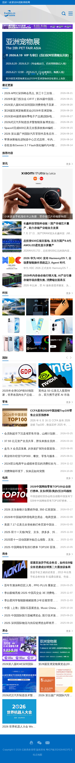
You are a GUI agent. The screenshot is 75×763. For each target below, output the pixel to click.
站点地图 (37, 754)
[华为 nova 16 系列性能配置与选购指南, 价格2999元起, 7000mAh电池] (37, 325)
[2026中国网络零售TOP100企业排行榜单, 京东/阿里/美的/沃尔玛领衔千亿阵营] (14, 493)
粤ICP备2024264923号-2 (59, 749)
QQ (31, 743)
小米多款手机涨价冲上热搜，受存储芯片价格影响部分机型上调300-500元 (38, 216)
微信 (39, 743)
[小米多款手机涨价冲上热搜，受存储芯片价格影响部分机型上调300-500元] (37, 194)
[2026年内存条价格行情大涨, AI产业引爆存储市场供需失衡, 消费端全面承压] (12, 280)
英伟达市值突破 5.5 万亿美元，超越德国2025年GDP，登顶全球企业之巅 (55, 394)
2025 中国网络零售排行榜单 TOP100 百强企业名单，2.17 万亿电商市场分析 (31, 547)
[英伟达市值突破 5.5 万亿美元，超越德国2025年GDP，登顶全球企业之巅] (55, 375)
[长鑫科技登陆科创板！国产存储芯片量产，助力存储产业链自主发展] (12, 228)
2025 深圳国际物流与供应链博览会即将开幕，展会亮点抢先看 (31, 622)
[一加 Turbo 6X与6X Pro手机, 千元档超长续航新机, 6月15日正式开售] (61, 306)
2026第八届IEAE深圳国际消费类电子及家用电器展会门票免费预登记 (30, 104)
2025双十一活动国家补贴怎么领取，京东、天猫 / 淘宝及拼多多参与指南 (31, 539)
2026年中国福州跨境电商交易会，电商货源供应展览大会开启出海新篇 (31, 517)
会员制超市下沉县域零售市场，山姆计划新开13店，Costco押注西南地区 (31, 433)
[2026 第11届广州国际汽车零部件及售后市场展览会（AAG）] (55, 680)
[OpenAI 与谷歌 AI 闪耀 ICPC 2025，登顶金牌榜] (37, 343)
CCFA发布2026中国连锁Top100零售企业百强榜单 (51, 413)
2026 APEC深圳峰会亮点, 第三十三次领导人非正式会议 (30, 93)
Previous (4, 56)
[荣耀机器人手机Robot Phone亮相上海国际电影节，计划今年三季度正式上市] (37, 306)
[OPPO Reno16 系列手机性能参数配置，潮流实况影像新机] (61, 325)
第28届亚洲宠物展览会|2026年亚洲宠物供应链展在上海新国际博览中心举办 (30, 110)
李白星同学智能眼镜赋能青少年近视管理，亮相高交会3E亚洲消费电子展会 (31, 600)
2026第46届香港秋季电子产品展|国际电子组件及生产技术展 (30, 116)
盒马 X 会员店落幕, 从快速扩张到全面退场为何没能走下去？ (31, 448)
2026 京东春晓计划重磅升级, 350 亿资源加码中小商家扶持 (31, 509)
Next (71, 56)
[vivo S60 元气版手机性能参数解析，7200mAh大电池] (13, 325)
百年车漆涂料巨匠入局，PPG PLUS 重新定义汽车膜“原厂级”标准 (31, 585)
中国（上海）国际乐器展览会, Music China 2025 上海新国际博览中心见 (31, 607)
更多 (68, 164)
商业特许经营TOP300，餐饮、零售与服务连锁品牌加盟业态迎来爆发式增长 (31, 456)
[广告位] (37, 26)
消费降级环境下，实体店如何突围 (24, 471)
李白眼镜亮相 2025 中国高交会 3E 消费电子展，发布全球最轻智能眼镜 (31, 592)
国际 (5, 357)
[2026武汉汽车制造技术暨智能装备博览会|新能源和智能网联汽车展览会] (19, 680)
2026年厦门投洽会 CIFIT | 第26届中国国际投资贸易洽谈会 (30, 99)
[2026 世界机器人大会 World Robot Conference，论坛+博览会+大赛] (19, 711)
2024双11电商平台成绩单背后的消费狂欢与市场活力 (31, 463)
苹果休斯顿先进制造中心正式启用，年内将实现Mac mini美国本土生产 (30, 139)
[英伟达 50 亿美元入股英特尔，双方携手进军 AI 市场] (19, 375)
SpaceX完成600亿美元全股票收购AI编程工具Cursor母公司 (30, 127)
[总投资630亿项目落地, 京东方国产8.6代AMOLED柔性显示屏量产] (12, 246)
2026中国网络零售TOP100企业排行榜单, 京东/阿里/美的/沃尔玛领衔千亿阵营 (51, 489)
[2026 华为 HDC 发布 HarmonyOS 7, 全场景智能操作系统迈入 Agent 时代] (12, 263)
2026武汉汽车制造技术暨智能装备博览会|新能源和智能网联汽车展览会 (30, 122)
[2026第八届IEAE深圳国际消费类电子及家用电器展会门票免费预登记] (19, 648)
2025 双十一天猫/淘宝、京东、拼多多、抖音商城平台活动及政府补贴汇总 (31, 532)
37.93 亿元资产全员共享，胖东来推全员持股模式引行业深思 (31, 441)
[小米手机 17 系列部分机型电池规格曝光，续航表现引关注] (61, 343)
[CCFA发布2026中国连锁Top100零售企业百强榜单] (14, 417)
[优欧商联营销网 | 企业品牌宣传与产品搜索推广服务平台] (15, 13)
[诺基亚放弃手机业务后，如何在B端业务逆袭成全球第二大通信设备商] (14, 569)
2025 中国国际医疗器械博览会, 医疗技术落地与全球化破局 (31, 615)
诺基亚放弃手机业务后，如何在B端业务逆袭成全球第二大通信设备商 (51, 565)
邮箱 (47, 743)
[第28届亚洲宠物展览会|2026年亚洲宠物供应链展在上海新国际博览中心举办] (55, 648)
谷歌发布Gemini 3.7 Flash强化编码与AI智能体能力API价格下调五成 (30, 145)
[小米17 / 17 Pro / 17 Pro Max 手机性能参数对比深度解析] (13, 343)
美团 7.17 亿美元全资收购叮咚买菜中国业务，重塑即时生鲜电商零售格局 (31, 524)
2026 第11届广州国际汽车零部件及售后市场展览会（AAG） (30, 133)
